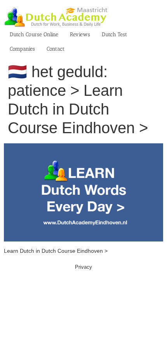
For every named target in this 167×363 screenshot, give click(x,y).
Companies (22, 49)
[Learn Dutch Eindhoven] (83, 147)
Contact (55, 49)
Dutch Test (114, 34)
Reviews (80, 34)
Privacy (83, 267)
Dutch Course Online (34, 34)
